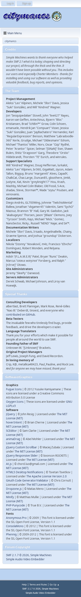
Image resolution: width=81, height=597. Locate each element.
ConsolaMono (14, 526)
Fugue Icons (14, 389)
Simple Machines (41, 555)
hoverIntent (14, 422)
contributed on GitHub (20, 314)
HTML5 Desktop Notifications (24, 472)
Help (24, 584)
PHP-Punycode (15, 505)
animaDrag (13, 439)
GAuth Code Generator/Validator (27, 480)
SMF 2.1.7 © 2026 (17, 555)
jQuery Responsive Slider (22, 455)
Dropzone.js (14, 489)
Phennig (11, 534)
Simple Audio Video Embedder (25, 559)
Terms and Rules (38, 584)
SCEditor (11, 431)
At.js (9, 464)
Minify (10, 497)
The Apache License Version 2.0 (46, 476)
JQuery (10, 414)
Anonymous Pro (16, 518)
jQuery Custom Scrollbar (21, 447)
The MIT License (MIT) (28, 451)
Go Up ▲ (54, 584)
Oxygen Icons (14, 402)
